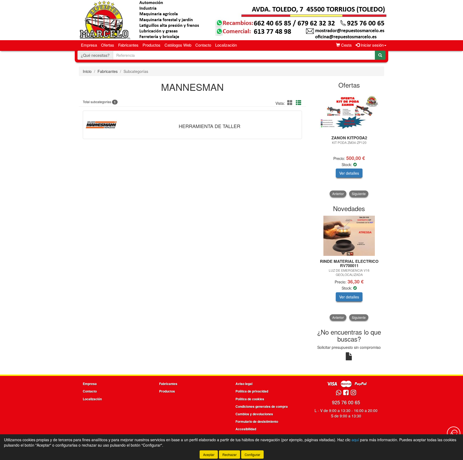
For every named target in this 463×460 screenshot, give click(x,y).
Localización (226, 45)
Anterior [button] (338, 193)
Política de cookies (250, 399)
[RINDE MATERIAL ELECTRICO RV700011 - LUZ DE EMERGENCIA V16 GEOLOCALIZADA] (349, 236)
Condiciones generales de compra (262, 406)
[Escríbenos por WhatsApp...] (338, 393)
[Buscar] (380, 55)
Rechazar (229, 454)
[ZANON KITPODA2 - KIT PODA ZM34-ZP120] (349, 112)
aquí (355, 439)
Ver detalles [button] (349, 173)
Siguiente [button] (359, 193)
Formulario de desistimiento (257, 421)
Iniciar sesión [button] (372, 45)
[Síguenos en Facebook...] (346, 393)
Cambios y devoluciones (254, 414)
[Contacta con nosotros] (453, 433)
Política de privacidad (252, 391)
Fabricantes (128, 45)
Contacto (203, 45)
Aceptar (208, 454)
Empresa (89, 45)
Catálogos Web (178, 45)
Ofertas (107, 45)
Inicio (87, 71)
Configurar (252, 454)
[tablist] (349, 144)
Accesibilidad (246, 429)
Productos (151, 45)
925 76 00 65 (346, 402)
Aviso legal (244, 383)
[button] (290, 102)
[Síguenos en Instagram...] (353, 393)
